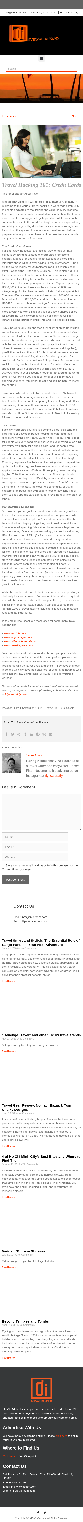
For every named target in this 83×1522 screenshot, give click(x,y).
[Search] (74, 68)
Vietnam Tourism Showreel (24, 1251)
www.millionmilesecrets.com (21, 641)
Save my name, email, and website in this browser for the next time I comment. (42, 867)
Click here (9, 1456)
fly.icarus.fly (54, 776)
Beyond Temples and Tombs (25, 1321)
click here (61, 1435)
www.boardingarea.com (18, 645)
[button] (41, 58)
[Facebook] (38, 1512)
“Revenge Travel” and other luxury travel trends (41, 1035)
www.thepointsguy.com (18, 637)
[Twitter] (45, 1512)
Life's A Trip (51, 708)
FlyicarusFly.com (16, 694)
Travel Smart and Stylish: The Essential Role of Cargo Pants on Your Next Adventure (41, 943)
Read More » (9, 981)
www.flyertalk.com (15, 633)
